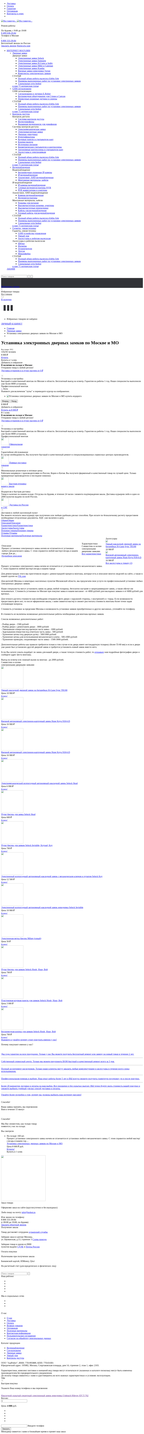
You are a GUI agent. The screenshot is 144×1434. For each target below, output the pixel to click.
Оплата (10, 6)
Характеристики (9, 525)
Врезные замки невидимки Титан (34, 71)
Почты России (33, 1247)
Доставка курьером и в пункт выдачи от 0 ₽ (22, 370)
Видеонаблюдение (21, 167)
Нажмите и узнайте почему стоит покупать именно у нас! (29, 1040)
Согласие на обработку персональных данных (29, 1338)
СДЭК (20, 1247)
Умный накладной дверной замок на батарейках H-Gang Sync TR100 (123, 545)
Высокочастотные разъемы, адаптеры (36, 205)
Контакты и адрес (15, 13)
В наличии (6, 299)
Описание (6, 523)
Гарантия (11, 8)
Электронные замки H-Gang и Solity (35, 63)
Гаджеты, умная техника (24, 228)
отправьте (99, 652)
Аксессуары (7, 528)
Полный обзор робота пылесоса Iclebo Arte (38, 78)
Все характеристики (91, 554)
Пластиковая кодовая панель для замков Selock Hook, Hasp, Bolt (31, 1000)
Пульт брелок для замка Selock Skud (18, 814)
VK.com (22, 576)
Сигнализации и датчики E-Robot (34, 94)
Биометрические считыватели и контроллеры (40, 147)
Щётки (21, 243)
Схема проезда (39, 1239)
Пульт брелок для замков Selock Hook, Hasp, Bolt (24, 969)
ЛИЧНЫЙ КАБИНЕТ (11, 324)
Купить (4, 357)
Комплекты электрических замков (34, 73)
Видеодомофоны (26, 121)
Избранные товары (10, 286)
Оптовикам (12, 11)
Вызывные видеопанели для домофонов (37, 124)
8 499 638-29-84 (8, 33)
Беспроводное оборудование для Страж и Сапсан (41, 96)
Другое (21, 251)
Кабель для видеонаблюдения (32, 210)
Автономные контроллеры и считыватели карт (40, 149)
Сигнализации (14, 1350)
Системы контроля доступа (31, 119)
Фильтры (22, 246)
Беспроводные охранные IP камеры (35, 172)
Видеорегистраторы (27, 198)
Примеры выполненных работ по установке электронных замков (49, 81)
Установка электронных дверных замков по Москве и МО (35, 1143)
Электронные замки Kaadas (31, 68)
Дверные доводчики (28, 134)
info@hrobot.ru (28, 1212)
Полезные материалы (11, 535)
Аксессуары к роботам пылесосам (34, 238)
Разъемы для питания (28, 203)
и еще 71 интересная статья (25, 86)
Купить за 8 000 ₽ (9, 410)
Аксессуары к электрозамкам (32, 152)
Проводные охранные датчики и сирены (37, 99)
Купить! (4, 696)
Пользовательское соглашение (21, 1336)
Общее (4, 520)
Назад (14, 401)
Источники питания (27, 144)
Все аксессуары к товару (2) (119, 563)
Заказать (6, 1429)
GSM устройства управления (32, 233)
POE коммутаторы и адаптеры (32, 190)
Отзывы (5, 533)
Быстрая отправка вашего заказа (13, 485)
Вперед (5, 401)
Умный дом (23, 236)
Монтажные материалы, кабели (33, 180)
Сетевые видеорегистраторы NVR (34, 187)
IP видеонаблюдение (28, 175)
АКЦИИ (11, 269)
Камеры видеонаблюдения (30, 195)
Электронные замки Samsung (32, 61)
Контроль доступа (21, 114)
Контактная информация (19, 1333)
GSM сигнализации (21, 88)
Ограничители (25, 248)
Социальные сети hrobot (29, 83)
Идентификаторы (26, 137)
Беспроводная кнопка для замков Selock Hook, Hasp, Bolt (28, 1031)
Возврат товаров (15, 1325)
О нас (9, 1318)
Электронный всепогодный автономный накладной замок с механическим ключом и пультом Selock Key (52, 876)
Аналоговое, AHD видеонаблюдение (36, 177)
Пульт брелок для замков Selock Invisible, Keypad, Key (27, 845)
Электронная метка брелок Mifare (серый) (21, 938)
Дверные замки (19, 53)
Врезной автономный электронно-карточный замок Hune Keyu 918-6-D (123, 556)
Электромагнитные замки (30, 132)
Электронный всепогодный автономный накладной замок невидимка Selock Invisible (42, 907)
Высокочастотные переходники (33, 208)
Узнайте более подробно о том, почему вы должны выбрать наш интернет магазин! (41, 1095)
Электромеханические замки (32, 129)
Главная (10, 328)
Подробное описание (12, 556)
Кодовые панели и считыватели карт (35, 139)
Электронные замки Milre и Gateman (35, 66)
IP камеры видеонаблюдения (31, 185)
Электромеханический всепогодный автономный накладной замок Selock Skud (39, 783)
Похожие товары (9, 530)
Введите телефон (36, 1426)
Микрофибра (24, 253)
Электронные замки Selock (31, 58)
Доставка (11, 3)
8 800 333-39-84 (8, 40)
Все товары (6, 294)
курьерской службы (38, 1232)
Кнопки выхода (25, 142)
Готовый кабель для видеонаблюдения (36, 213)
